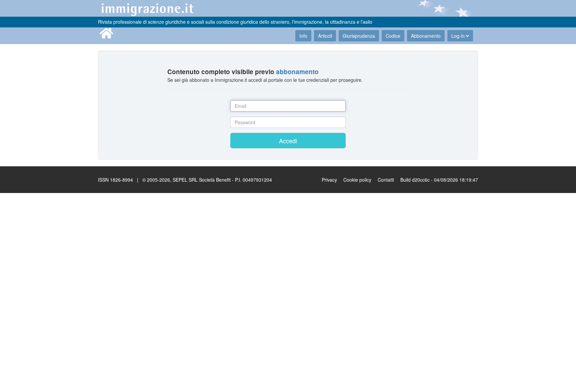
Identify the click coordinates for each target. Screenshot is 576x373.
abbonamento (297, 71)
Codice (393, 35)
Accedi (288, 140)
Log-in (458, 35)
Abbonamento (426, 35)
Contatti (386, 179)
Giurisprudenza (359, 35)
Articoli (325, 35)
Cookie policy (357, 179)
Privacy (329, 179)
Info (303, 35)
